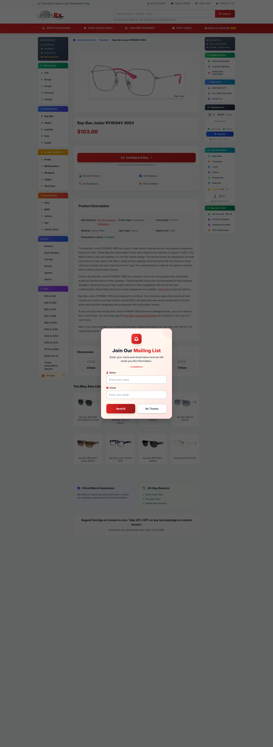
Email (113, 387)
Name (112, 372)
